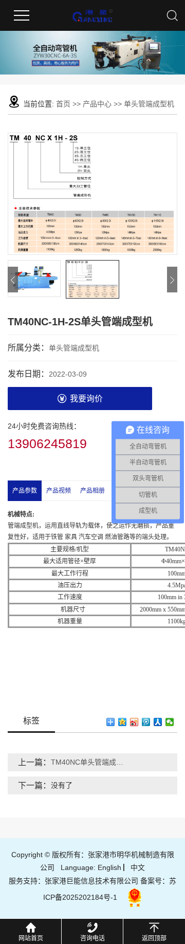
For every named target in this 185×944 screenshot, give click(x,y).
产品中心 (97, 104)
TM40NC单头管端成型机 (88, 762)
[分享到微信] (169, 722)
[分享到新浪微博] (134, 722)
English (109, 867)
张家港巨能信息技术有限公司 (91, 881)
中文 (138, 867)
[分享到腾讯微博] (146, 722)
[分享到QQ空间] (122, 722)
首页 (63, 104)
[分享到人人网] (158, 722)
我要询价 (86, 398)
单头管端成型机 (149, 104)
